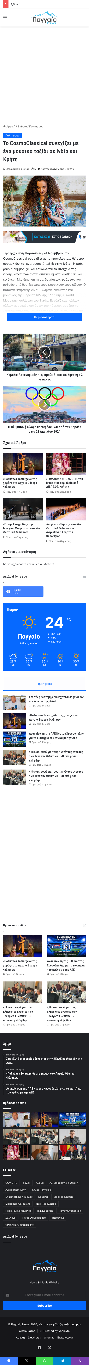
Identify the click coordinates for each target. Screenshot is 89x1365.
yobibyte (64, 1331)
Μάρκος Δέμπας (63, 1196)
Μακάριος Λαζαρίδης (17, 1203)
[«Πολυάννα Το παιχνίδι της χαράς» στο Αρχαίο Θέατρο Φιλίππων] (23, 464)
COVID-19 (11, 1182)
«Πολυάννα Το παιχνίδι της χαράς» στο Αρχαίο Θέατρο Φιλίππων (20, 482)
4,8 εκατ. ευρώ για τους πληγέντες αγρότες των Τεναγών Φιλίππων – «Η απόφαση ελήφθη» (56, 756)
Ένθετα (22, 126)
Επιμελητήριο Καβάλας (18, 1196)
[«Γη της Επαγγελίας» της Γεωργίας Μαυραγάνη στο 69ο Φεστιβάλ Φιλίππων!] (23, 509)
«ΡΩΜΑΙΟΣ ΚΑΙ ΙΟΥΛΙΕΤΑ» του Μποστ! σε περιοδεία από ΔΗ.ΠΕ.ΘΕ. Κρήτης (64, 482)
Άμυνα (40, 1182)
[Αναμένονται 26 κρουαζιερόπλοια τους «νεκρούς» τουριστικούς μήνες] (44, 1152)
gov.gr (26, 1182)
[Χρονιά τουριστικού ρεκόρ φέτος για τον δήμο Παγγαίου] (72, 1136)
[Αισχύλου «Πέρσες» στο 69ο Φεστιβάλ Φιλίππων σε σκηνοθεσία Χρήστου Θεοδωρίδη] (66, 509)
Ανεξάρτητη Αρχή (15, 1189)
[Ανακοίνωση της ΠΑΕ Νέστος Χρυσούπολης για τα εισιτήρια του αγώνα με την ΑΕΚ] (14, 739)
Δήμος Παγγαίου (41, 1189)
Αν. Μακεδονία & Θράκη (63, 1182)
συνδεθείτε (47, 564)
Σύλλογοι (10, 1217)
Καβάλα (43, 1196)
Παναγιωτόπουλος (70, 1210)
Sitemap (49, 1337)
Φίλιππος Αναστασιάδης (19, 1224)
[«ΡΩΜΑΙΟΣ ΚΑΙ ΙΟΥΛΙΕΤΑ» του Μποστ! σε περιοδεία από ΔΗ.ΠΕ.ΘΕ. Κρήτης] (66, 464)
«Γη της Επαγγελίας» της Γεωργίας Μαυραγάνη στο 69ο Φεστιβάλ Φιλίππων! (21, 528)
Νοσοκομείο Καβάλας (18, 1210)
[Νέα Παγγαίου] (44, 17)
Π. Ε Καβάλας (45, 1210)
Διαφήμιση (34, 1337)
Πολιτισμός (36, 126)
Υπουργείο (58, 1217)
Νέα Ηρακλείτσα (46, 1203)
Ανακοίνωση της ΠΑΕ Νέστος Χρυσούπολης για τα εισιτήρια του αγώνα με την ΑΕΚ (66, 965)
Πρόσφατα (44, 684)
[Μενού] (5, 19)
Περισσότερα (43, 317)
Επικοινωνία (65, 1337)
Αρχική (10, 126)
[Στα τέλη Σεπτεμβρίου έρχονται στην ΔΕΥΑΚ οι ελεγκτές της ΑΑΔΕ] (14, 702)
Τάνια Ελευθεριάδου (34, 1217)
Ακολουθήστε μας (15, 1236)
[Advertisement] (44, 75)
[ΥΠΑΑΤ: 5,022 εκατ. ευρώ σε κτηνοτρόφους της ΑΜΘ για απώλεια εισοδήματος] (72, 1152)
